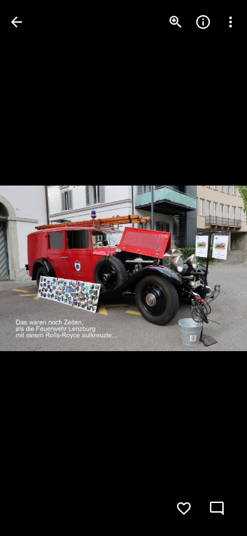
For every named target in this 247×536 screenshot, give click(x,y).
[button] (38, 268)
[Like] (184, 508)
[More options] (230, 22)
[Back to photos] (16, 21)
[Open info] (203, 22)
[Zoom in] (175, 22)
